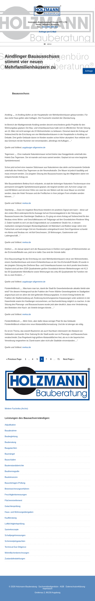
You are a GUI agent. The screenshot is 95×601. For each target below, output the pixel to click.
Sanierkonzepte (12, 529)
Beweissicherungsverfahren (17, 489)
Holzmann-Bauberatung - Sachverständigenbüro (37, 587)
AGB (62, 587)
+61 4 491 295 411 (50, 27)
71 (59, 359)
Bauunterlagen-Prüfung (15, 483)
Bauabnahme (11, 431)
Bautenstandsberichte (14, 465)
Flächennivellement (13, 500)
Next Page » (68, 360)
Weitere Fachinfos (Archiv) (16, 409)
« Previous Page (14, 360)
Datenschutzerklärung (75, 587)
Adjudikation (10, 425)
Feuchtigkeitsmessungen (16, 495)
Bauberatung (10, 442)
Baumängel (10, 454)
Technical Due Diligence (15, 547)
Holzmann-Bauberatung (47, 10)
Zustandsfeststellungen (15, 559)
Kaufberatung (11, 518)
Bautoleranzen (11, 477)
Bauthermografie (12, 471)
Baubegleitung (11, 436)
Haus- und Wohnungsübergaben (19, 512)
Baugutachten (11, 448)
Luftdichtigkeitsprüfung (14, 524)
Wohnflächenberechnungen (17, 553)
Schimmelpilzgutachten (15, 541)
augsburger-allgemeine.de (33, 147)
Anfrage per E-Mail (47, 32)
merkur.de (26, 203)
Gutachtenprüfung (12, 506)
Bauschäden (10, 460)
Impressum (47, 589)
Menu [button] (49, 44)
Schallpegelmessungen (15, 535)
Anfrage (89, 71)
